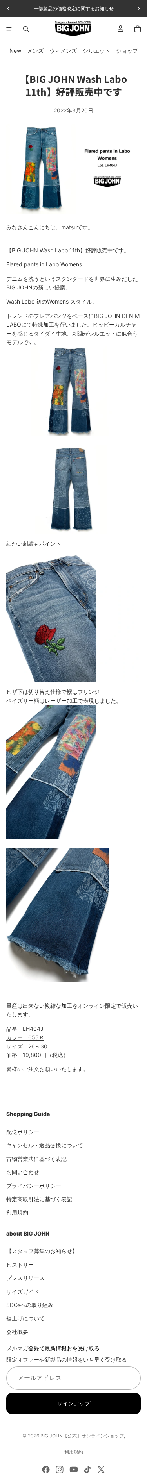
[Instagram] (59, 1469)
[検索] (25, 28)
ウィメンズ (63, 50)
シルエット (96, 50)
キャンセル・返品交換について (44, 1145)
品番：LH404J (25, 1028)
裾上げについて (25, 1318)
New (15, 50)
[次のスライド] (138, 8)
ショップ (127, 50)
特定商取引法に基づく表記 (39, 1199)
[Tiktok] (87, 1469)
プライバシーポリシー (33, 1185)
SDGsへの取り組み (29, 1305)
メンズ (35, 50)
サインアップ (73, 1403)
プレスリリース (25, 1278)
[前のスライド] (8, 8)
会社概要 (17, 1331)
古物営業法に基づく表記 (36, 1158)
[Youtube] (73, 1469)
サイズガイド (22, 1291)
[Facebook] (46, 1469)
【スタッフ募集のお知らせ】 (42, 1251)
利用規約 (17, 1212)
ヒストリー (20, 1264)
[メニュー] (9, 29)
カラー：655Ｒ (25, 1037)
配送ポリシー (22, 1131)
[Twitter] (101, 1469)
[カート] (137, 28)
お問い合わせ (22, 1172)
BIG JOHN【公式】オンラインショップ (82, 1436)
